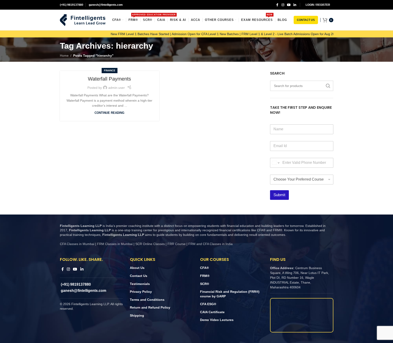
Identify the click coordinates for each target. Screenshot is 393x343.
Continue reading (109, 112)
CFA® (204, 268)
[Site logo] (83, 20)
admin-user (116, 87)
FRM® (204, 276)
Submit (279, 195)
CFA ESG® (208, 304)
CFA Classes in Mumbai (77, 244)
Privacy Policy (141, 291)
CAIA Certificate (212, 312)
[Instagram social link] (283, 5)
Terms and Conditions (147, 299)
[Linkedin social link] (295, 5)
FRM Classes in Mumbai (115, 244)
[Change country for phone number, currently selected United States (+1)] (275, 163)
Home (64, 55)
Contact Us (138, 276)
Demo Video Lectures (217, 320)
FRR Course (176, 244)
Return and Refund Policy (150, 307)
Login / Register (318, 4)
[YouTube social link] (289, 5)
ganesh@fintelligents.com (105, 4)
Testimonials (140, 284)
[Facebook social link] (277, 5)
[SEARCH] (328, 86)
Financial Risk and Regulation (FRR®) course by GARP (229, 294)
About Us (137, 268)
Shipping (137, 315)
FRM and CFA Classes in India (210, 244)
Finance (109, 70)
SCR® (204, 284)
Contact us (306, 20)
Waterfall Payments (109, 79)
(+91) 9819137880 (71, 4)
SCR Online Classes (150, 244)
